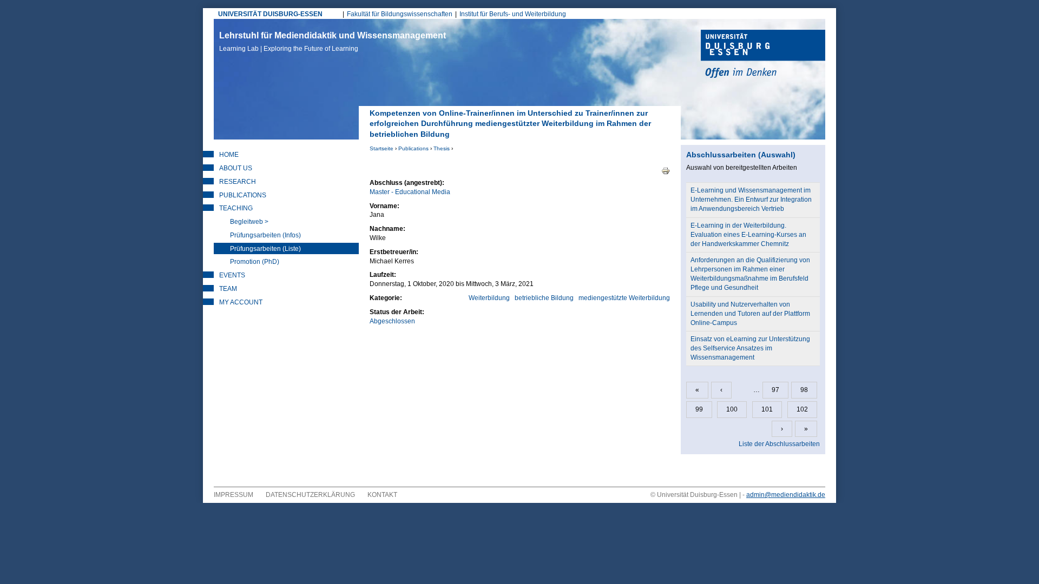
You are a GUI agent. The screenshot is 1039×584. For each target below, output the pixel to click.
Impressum (233, 495)
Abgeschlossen (392, 321)
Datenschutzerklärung (310, 495)
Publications (413, 148)
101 (767, 409)
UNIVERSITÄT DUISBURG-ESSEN (270, 14)
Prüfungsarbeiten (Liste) (265, 249)
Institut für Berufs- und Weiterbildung (512, 14)
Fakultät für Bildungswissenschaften (399, 14)
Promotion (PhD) (254, 262)
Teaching (236, 208)
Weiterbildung (489, 298)
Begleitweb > (249, 221)
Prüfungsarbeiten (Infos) (265, 235)
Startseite (381, 148)
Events (232, 275)
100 (732, 409)
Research (237, 181)
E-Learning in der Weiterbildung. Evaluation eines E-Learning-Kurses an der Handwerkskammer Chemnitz (748, 235)
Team (228, 289)
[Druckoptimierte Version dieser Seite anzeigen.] (665, 170)
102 (802, 409)
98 (804, 390)
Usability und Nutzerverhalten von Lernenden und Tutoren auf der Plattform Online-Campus (750, 314)
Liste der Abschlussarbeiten (779, 444)
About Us (235, 168)
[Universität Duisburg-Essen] (763, 55)
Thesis (441, 148)
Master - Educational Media (410, 192)
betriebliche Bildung (544, 298)
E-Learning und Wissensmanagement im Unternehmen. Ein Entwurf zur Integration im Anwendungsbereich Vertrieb (751, 200)
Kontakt (382, 495)
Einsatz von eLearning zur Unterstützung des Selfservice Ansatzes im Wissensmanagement (750, 348)
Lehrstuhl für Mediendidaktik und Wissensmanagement (332, 41)
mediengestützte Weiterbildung (624, 298)
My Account (240, 302)
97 (775, 390)
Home (229, 154)
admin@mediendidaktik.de (785, 495)
